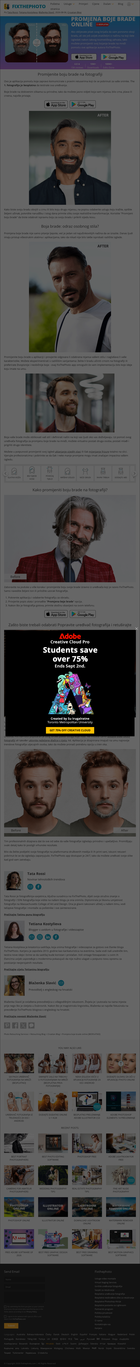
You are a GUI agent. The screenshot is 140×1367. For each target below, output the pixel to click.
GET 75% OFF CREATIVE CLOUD (70, 730)
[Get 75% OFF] (70, 683)
